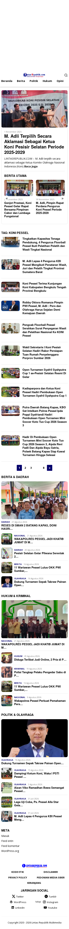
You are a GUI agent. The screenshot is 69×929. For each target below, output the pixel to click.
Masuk (5, 836)
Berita (18, 564)
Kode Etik (17, 872)
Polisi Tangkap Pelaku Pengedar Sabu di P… (40, 673)
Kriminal (19, 668)
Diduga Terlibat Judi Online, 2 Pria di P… (40, 659)
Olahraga (20, 578)
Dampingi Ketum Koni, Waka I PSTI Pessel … (36, 775)
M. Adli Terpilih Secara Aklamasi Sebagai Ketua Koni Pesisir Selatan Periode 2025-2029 (34, 144)
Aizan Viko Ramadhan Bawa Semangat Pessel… (39, 789)
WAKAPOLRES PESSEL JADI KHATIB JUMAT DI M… (39, 540)
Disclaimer (51, 872)
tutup (38, 901)
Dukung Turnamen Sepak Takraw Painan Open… (40, 583)
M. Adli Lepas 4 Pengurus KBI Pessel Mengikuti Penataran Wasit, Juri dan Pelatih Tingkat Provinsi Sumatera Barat (44, 266)
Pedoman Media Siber (51, 877)
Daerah (5, 521)
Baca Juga (31, 166)
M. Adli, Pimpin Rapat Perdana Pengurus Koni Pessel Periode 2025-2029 (50, 207)
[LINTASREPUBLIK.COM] (34, 74)
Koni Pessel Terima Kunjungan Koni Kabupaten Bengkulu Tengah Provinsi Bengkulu (44, 287)
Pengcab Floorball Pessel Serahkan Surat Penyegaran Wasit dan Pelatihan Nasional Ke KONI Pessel (44, 330)
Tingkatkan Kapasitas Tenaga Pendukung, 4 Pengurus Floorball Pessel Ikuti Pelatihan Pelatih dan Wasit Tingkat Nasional (44, 244)
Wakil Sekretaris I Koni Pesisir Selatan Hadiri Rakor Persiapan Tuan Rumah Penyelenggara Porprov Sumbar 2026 (42, 352)
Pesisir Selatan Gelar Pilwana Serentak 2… (39, 554)
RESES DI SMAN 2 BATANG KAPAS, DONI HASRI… (28, 527)
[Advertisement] (34, 35)
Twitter (20, 896)
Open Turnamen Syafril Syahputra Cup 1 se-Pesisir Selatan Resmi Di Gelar (44, 373)
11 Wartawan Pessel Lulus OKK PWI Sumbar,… (37, 569)
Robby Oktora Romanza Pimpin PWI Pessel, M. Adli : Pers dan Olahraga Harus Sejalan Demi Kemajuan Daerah (42, 307)
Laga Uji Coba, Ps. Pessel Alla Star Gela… (36, 803)
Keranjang (34, 883)
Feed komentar (10, 846)
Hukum (18, 656)
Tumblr (52, 896)
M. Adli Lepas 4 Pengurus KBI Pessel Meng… (38, 817)
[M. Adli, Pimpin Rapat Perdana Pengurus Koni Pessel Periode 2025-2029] (50, 188)
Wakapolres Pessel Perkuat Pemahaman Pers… (40, 702)
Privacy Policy (17, 877)
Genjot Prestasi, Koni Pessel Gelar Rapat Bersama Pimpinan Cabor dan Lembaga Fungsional (17, 209)
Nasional (19, 535)
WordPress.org (10, 851)
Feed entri (7, 841)
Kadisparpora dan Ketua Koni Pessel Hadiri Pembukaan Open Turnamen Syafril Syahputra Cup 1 (44, 392)
